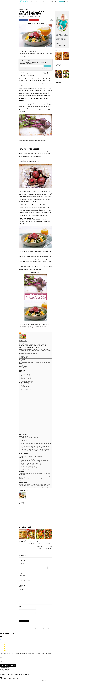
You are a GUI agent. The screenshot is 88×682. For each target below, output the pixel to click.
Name (20, 606)
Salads (27, 9)
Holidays (37, 1)
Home (20, 9)
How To (42, 1)
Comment (21, 589)
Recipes (31, 1)
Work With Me (53, 2)
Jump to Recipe (31, 23)
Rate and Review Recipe (8, 665)
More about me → (62, 45)
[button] (19, 342)
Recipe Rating (22, 585)
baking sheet (27, 197)
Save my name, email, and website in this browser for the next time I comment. (36, 618)
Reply (49, 567)
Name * (1, 657)
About (47, 1)
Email (20, 611)
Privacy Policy (44, 680)
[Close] (1, 636)
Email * (1, 661)
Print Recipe (41, 23)
